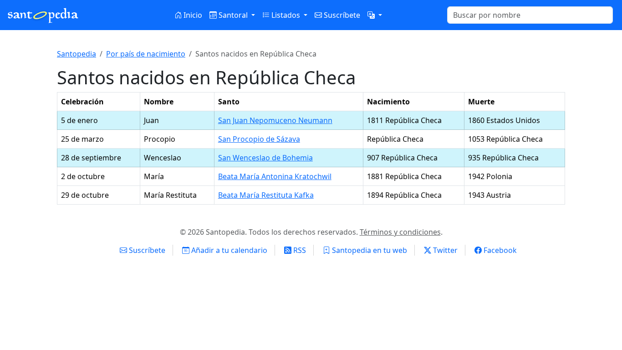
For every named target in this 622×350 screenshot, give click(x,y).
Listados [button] (286, 15)
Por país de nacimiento (145, 54)
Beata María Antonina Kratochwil (274, 176)
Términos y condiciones (400, 232)
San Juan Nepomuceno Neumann (275, 120)
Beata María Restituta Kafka (266, 195)
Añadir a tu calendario (228, 250)
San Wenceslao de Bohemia (265, 158)
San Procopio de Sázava (259, 139)
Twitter (444, 250)
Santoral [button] (233, 15)
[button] (375, 15)
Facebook (499, 250)
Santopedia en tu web (368, 250)
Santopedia (76, 54)
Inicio (192, 15)
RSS (298, 250)
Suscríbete (341, 15)
